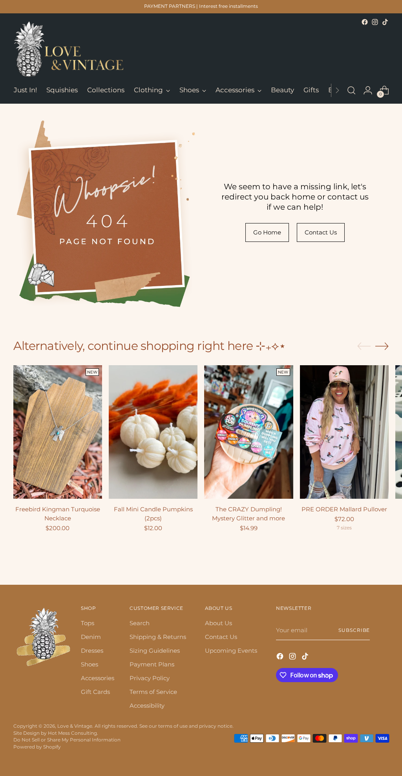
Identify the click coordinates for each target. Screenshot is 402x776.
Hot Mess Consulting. (73, 733)
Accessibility (147, 705)
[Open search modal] (351, 90)
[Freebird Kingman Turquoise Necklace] (57, 431)
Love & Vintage (74, 726)
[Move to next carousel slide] (382, 346)
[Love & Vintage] (68, 49)
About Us (218, 623)
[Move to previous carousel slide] (364, 346)
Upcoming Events (231, 650)
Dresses (92, 650)
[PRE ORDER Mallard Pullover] (344, 431)
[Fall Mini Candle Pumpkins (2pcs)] (153, 431)
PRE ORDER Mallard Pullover (344, 509)
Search (140, 623)
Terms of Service (153, 691)
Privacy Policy (150, 678)
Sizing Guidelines (155, 650)
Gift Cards (95, 691)
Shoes (89, 664)
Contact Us (221, 637)
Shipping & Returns (158, 637)
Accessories (97, 678)
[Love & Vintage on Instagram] (374, 22)
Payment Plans (152, 664)
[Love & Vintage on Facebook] (364, 22)
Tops (87, 623)
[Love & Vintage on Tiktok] (385, 22)
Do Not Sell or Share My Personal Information (67, 740)
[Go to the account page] (368, 90)
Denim (91, 637)
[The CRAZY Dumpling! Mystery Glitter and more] (248, 431)
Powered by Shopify (37, 747)
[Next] (337, 90)
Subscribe (354, 630)
